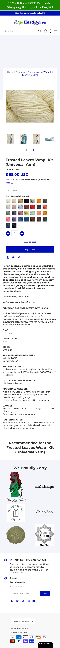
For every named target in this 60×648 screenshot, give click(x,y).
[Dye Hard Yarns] (30, 22)
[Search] (40, 31)
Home (10, 72)
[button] (45, 31)
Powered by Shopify (18, 632)
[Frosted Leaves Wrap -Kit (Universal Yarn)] (11, 139)
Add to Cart (30, 242)
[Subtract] (8, 233)
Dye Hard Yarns (16, 628)
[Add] (22, 233)
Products (20, 72)
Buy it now (30, 249)
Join (45, 593)
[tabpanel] (30, 347)
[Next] (33, 150)
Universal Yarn (13, 169)
